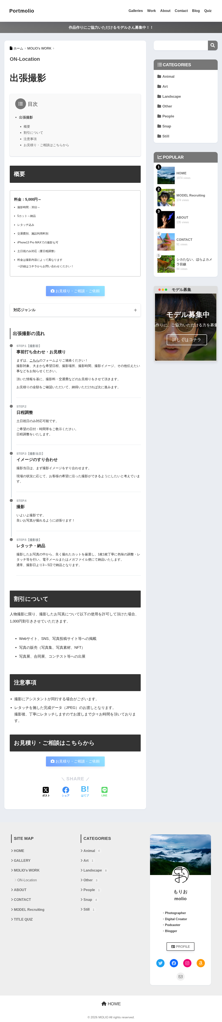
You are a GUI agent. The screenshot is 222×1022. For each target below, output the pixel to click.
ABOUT (20, 890)
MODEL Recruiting (29, 909)
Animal (168, 76)
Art (165, 86)
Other (167, 106)
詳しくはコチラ (186, 339)
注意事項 (30, 139)
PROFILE (183, 946)
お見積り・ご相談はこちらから (46, 145)
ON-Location (27, 880)
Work (151, 11)
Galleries (136, 11)
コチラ (33, 266)
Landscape (171, 96)
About (165, 11)
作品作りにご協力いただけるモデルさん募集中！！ (111, 27)
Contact (181, 11)
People (168, 116)
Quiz (208, 11)
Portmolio (21, 11)
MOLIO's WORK (27, 870)
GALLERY (22, 860)
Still (165, 136)
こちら (34, 360)
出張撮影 (26, 117)
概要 (27, 126)
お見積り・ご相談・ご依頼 (78, 291)
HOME (19, 851)
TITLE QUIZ (23, 919)
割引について (33, 132)
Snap (166, 126)
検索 (213, 45)
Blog (196, 11)
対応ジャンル (24, 310)
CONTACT (22, 899)
